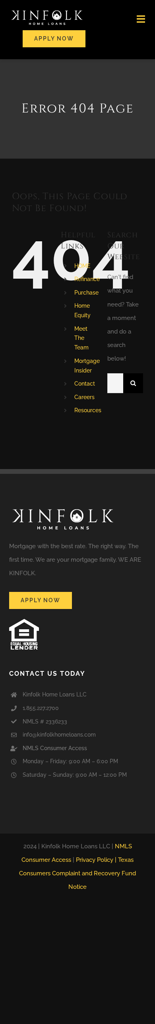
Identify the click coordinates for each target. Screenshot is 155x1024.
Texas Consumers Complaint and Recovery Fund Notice (77, 873)
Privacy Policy (94, 859)
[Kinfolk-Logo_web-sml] (47, 10)
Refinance (87, 279)
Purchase (86, 292)
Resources (87, 410)
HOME (82, 266)
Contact (84, 383)
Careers (84, 397)
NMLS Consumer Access (55, 748)
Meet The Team (81, 338)
